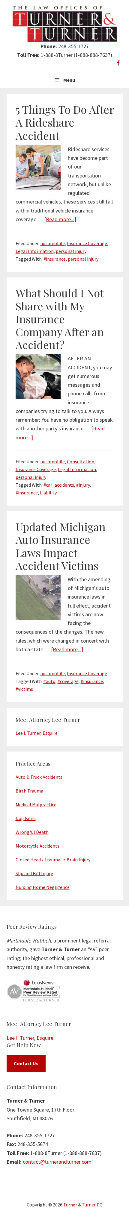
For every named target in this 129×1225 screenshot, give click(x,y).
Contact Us (26, 1063)
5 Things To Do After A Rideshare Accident (65, 122)
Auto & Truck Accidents (39, 777)
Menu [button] (69, 80)
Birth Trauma (29, 791)
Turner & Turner (64, 24)
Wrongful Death (32, 832)
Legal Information (35, 251)
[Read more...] (60, 219)
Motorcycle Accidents (37, 846)
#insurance (55, 259)
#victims (24, 689)
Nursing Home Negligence (43, 887)
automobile (52, 243)
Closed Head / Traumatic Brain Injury (53, 860)
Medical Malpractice (36, 804)
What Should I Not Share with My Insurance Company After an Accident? (60, 319)
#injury (83, 485)
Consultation (80, 462)
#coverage (68, 681)
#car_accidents (59, 485)
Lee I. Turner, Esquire (37, 733)
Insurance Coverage (87, 243)
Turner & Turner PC (82, 1205)
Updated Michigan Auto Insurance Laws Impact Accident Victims (61, 546)
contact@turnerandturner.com (57, 1161)
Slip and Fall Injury (34, 873)
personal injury (71, 251)
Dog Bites (26, 818)
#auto (50, 681)
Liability (48, 493)
